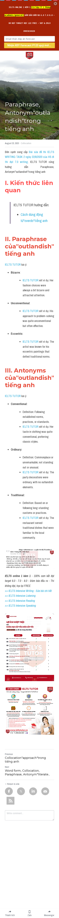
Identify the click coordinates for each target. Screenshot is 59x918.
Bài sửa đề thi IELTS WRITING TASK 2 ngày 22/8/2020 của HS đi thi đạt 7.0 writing (30, 157)
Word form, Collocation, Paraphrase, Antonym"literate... (27, 772)
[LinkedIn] (33, 791)
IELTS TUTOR (13, 265)
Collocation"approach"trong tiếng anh (25, 759)
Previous (9, 754)
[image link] (29, 55)
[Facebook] (9, 791)
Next (7, 766)
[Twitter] (21, 791)
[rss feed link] (10, 801)
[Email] (45, 791)
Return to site (13, 784)
